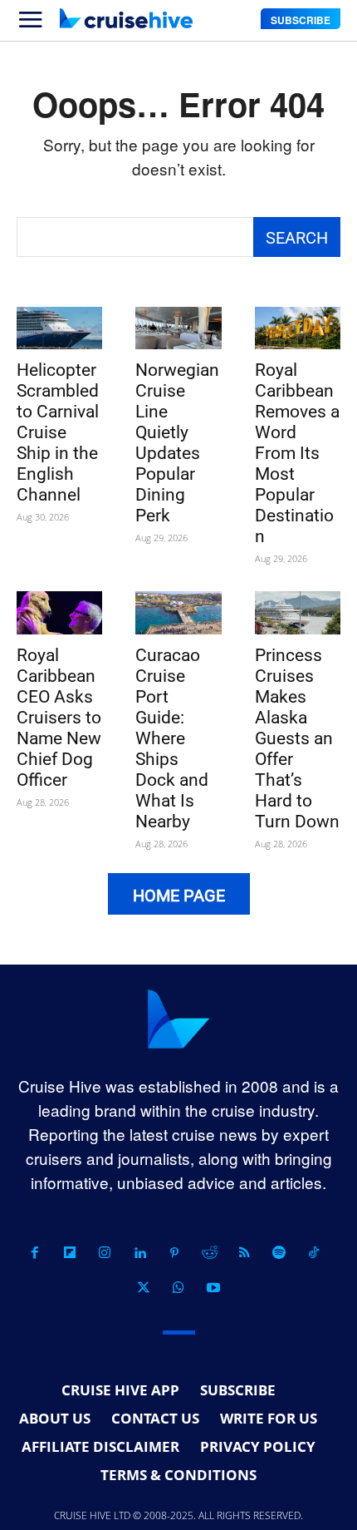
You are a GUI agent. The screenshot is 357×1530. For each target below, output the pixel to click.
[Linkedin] (139, 1253)
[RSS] (244, 1253)
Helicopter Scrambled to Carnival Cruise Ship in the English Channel (58, 432)
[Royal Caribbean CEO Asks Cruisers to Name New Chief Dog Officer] (59, 612)
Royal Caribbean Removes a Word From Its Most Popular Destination (297, 453)
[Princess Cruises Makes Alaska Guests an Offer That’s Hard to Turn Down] (297, 612)
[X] (143, 1288)
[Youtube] (213, 1288)
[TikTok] (314, 1253)
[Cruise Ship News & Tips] (126, 18)
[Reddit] (209, 1253)
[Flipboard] (69, 1253)
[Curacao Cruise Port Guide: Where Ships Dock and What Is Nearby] (178, 612)
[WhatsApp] (178, 1288)
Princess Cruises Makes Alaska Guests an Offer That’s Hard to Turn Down (297, 738)
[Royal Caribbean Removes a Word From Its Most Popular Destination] (297, 328)
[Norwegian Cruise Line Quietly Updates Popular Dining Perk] (178, 328)
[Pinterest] (174, 1253)
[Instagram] (104, 1253)
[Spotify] (279, 1253)
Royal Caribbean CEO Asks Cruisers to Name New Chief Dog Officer (59, 717)
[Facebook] (35, 1253)
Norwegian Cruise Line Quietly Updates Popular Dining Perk (177, 443)
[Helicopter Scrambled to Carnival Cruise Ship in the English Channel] (59, 328)
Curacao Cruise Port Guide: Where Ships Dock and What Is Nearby (171, 738)
